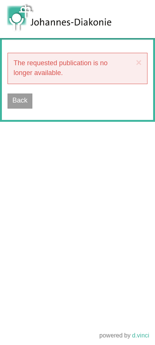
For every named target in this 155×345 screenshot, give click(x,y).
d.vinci (140, 335)
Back (19, 101)
